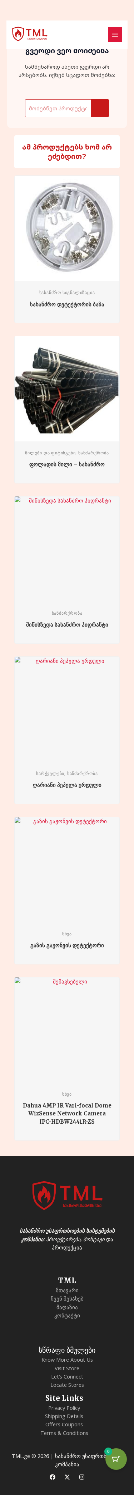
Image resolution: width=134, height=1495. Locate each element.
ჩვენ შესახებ (67, 1298)
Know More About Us (67, 1359)
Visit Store (67, 1368)
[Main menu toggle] (115, 34)
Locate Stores (67, 1384)
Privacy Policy (64, 1407)
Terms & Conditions (64, 1432)
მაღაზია (67, 1307)
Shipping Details (64, 1416)
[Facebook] (52, 1477)
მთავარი (67, 1290)
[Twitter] (67, 1477)
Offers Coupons (64, 1424)
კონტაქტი (67, 1315)
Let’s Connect (67, 1376)
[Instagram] (82, 1477)
